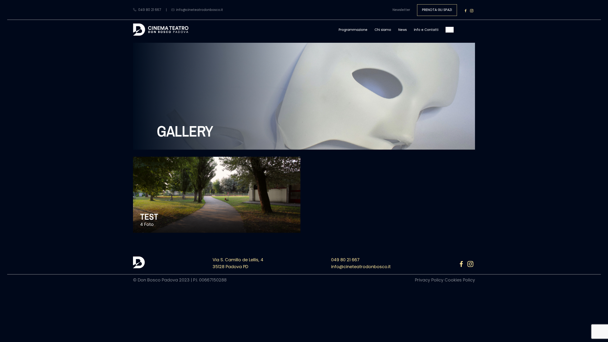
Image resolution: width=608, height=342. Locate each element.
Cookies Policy (460, 280)
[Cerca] (451, 30)
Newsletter (401, 9)
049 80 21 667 (149, 9)
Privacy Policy (429, 280)
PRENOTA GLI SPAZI (437, 9)
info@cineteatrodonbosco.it (199, 9)
